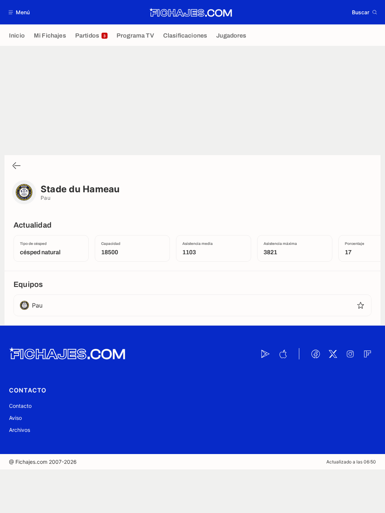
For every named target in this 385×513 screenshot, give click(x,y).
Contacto (20, 406)
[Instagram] (350, 353)
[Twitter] (332, 353)
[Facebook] (315, 353)
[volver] (16, 166)
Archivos (19, 430)
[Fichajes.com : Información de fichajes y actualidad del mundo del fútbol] (190, 12)
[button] (19, 12)
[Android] (265, 353)
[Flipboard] (367, 353)
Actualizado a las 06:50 (351, 462)
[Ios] (282, 353)
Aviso (15, 418)
